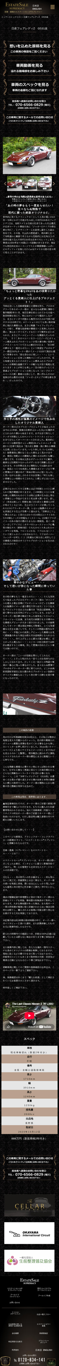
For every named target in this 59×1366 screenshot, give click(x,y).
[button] (52, 7)
